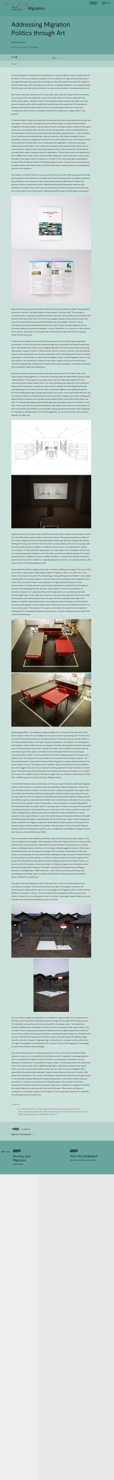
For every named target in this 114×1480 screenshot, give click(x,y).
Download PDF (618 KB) (58, 57)
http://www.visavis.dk (74, 1111)
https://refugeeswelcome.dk (54, 1111)
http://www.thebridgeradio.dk (30, 1111)
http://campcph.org (26, 1114)
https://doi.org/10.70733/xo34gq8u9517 (28, 47)
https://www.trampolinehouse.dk (67, 1109)
